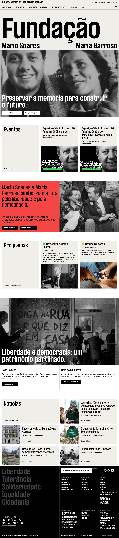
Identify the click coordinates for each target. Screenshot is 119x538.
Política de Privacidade (68, 535)
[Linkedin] (116, 470)
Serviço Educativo (95, 244)
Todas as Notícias (11, 420)
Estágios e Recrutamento (108, 492)
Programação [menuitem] (43, 7)
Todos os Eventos (11, 169)
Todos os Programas (12, 285)
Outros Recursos (67, 490)
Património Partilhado (69, 522)
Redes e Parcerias (106, 495)
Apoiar (102, 490)
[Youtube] (112, 470)
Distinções (65, 487)
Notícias (103, 487)
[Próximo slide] (114, 148)
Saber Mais (86, 421)
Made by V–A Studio (106, 535)
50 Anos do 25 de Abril (69, 517)
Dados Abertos (105, 521)
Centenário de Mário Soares (55, 246)
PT (114, 2)
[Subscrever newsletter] (94, 470)
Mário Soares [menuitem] (6, 7)
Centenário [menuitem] (33, 7)
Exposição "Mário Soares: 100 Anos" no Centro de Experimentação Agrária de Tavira (98, 133)
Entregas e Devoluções (108, 526)
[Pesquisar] (116, 7)
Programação (31, 113)
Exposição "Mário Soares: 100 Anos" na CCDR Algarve (59, 130)
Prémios (102, 485)
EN (116, 2)
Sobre (102, 480)
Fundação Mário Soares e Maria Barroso (22, 3)
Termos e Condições (87, 535)
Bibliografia (65, 485)
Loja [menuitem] (82, 7)
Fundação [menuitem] (73, 7)
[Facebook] (108, 470)
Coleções (84, 518)
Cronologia (65, 482)
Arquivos (84, 513)
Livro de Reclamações (107, 528)
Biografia (64, 480)
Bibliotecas (85, 516)
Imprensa (103, 523)
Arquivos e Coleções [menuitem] (59, 7)
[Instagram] (105, 470)
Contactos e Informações (104, 502)
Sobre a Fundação (11, 113)
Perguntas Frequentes (107, 518)
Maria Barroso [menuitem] (20, 7)
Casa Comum (105, 2)
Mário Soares (9, 228)
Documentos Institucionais (105, 498)
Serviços (103, 482)
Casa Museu (96, 2)
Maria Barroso (27, 228)
